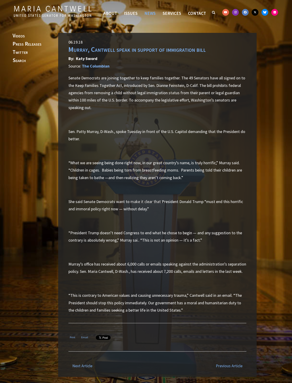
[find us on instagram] (235, 12)
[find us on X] (255, 12)
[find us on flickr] (274, 12)
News (150, 13)
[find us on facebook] (245, 12)
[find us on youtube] (225, 12)
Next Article (82, 365)
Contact (197, 13)
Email (84, 337)
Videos (19, 36)
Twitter (20, 52)
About (110, 13)
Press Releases (27, 44)
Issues (131, 13)
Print (72, 337)
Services (172, 13)
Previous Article (229, 365)
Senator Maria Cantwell (52, 11)
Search (19, 60)
